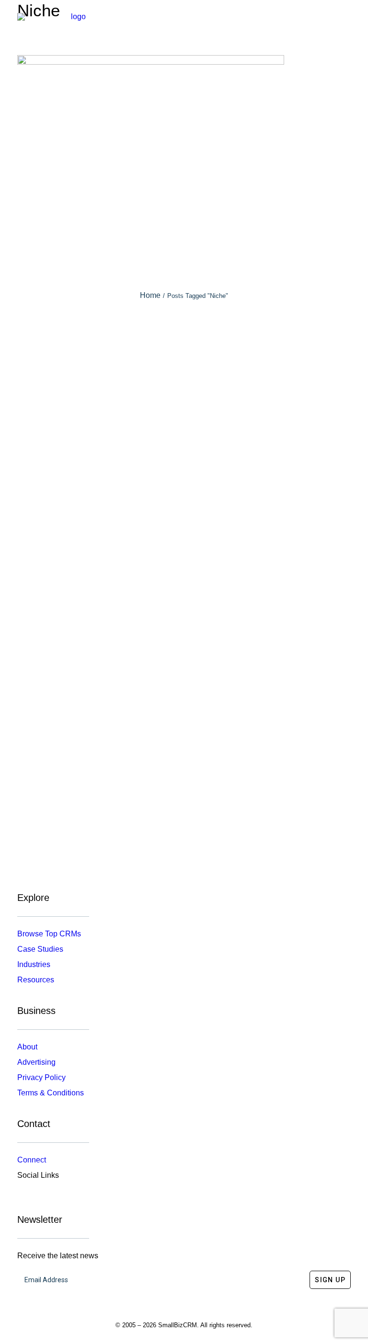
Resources (35, 980)
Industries (33, 964)
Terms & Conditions (50, 1093)
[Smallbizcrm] (74, 21)
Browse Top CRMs (49, 934)
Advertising (36, 1062)
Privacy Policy (41, 1077)
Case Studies (40, 949)
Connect (31, 1160)
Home (150, 295)
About (27, 1047)
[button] (346, 21)
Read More (184, 457)
